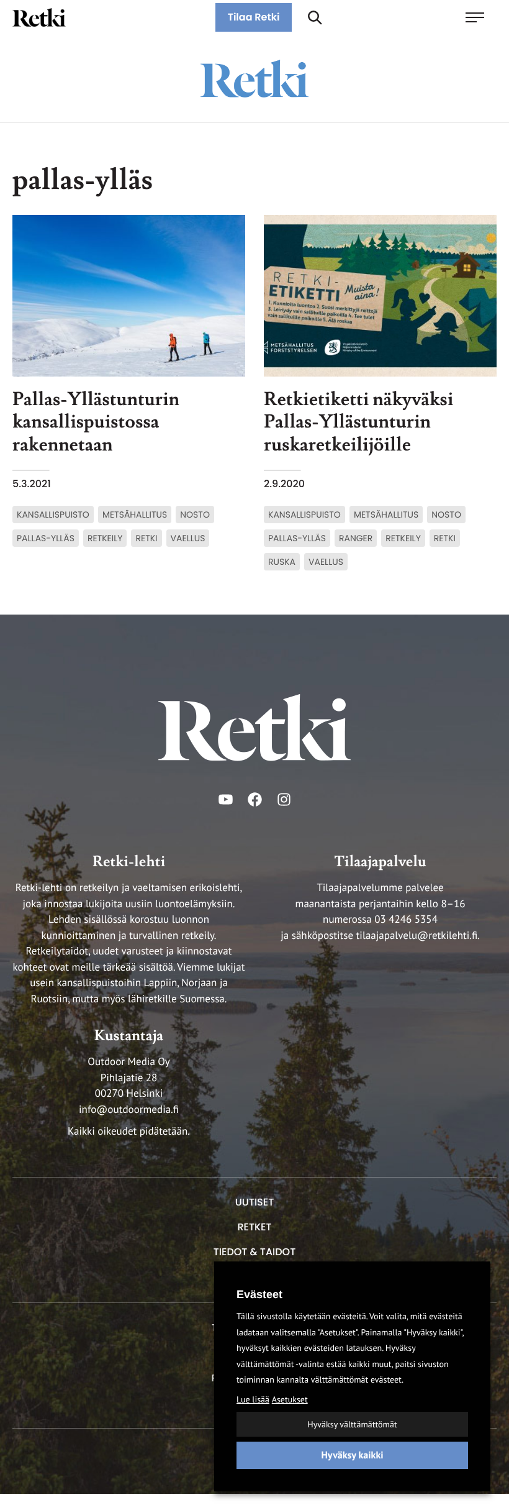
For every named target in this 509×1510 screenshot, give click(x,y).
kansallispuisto (53, 514)
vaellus (188, 538)
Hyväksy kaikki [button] (352, 1455)
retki (146, 538)
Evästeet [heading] (259, 1294)
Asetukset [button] (290, 1399)
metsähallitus (134, 514)
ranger (355, 538)
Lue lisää (252, 1399)
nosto (195, 514)
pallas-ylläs (45, 538)
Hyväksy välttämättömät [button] (352, 1424)
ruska (281, 562)
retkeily (105, 538)
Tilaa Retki (254, 17)
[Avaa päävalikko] (481, 17)
